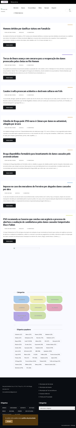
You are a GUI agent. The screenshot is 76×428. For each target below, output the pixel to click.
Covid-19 (28, 341)
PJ (35, 354)
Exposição (28, 347)
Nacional (47, 8)
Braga (18, 341)
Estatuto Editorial (45, 393)
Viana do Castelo (50, 364)
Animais (18, 337)
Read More (9, 45)
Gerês (18, 351)
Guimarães (48, 351)
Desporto (54, 8)
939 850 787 (5, 389)
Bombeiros (50, 337)
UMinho (28, 364)
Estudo (18, 347)
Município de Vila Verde (46, 384)
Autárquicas (29, 337)
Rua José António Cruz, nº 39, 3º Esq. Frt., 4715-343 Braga (17, 386)
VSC (28, 367)
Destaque (31, 407)
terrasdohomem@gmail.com (9, 392)
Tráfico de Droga (55, 361)
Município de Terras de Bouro (48, 390)
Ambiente (48, 334)
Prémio (18, 357)
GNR (37, 351)
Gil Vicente (28, 351)
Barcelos (39, 337)
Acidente (18, 334)
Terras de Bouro (32, 8)
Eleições (18, 344)
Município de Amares (46, 387)
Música (27, 354)
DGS (47, 341)
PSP (35, 357)
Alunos (28, 334)
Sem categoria (29, 411)
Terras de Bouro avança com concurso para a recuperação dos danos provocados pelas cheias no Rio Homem (34, 60)
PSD (26, 357)
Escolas (28, 344)
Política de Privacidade (46, 397)
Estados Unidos (51, 344)
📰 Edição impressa (18, 13)
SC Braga (18, 361)
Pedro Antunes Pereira (10, 32)
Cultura (38, 341)
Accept (9, 421)
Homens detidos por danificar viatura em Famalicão (26, 28)
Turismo (18, 364)
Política (44, 354)
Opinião (54, 307)
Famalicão (39, 347)
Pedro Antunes (8, 193)
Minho (40, 8)
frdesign (73, 425)
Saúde (54, 357)
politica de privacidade (28, 418)
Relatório (44, 357)
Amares (23, 8)
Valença (38, 364)
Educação (56, 341)
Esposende (39, 344)
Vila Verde (16, 8)
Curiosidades (38, 299)
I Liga (18, 354)
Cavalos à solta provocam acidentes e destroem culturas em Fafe (32, 91)
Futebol (49, 347)
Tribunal (43, 361)
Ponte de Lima (55, 354)
